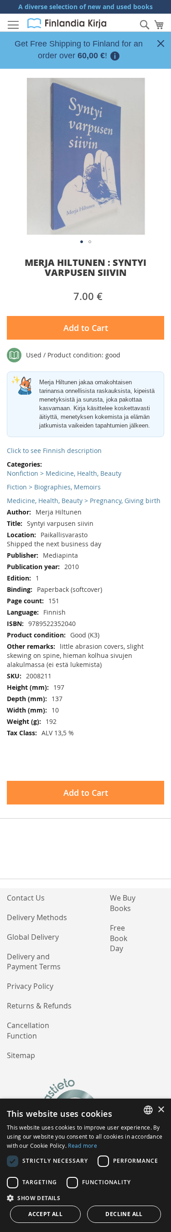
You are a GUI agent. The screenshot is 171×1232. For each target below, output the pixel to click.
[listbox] (148, 1110)
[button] (82, 242)
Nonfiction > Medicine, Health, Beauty (64, 473)
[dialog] (85, 1165)
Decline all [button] (123, 1214)
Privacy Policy (30, 986)
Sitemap (21, 1055)
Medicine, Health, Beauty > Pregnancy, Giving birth (84, 500)
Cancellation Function (28, 1030)
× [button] (160, 1109)
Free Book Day (118, 938)
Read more (82, 1145)
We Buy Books (122, 903)
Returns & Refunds (39, 1006)
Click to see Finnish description (54, 450)
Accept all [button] (45, 1214)
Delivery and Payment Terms (34, 962)
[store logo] (66, 23)
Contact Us (26, 898)
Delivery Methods (37, 917)
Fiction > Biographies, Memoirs (54, 487)
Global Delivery (33, 937)
